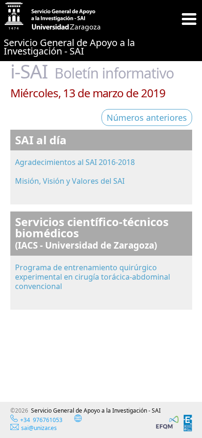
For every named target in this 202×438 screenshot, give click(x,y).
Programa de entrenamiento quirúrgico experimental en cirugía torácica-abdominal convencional (92, 276)
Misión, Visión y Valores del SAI (69, 181)
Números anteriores (147, 117)
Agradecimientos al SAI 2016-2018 (75, 162)
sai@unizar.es (39, 428)
